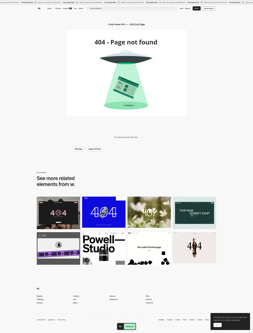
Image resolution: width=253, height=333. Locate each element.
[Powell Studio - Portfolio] (104, 248)
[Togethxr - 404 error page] (149, 212)
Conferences (114, 299)
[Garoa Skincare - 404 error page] (194, 247)
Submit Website (209, 8)
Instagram (170, 320)
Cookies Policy (41, 320)
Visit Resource (130, 326)
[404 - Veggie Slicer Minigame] (194, 213)
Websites (40, 296)
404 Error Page (137, 24)
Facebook (192, 320)
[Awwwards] (39, 8)
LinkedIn (177, 320)
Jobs (75, 8)
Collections (40, 299)
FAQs (147, 296)
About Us (149, 299)
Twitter (185, 320)
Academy (67, 8)
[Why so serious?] (58, 213)
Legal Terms (51, 320)
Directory (58, 8)
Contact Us (149, 303)
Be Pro (197, 8)
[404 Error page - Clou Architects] (149, 248)
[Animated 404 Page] (58, 248)
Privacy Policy (62, 320)
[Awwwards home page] (120, 326)
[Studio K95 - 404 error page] (104, 212)
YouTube (199, 320)
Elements (40, 303)
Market (81, 8)
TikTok (207, 320)
